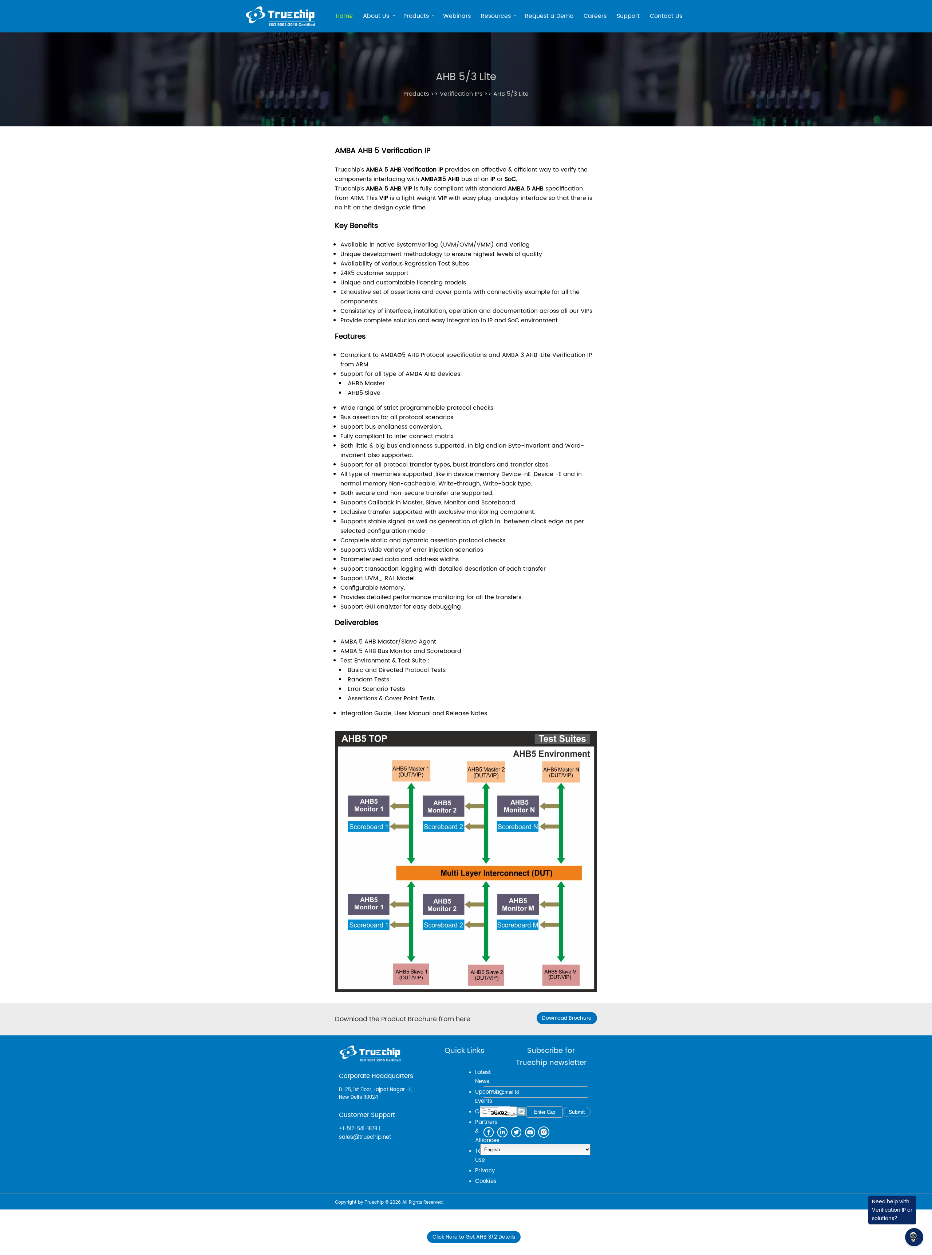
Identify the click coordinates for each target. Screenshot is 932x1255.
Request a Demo (549, 16)
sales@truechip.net (365, 1137)
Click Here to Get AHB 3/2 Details (474, 1237)
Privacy (485, 1170)
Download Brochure (567, 1018)
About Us (376, 17)
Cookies (486, 1181)
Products (416, 17)
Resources (496, 17)
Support (628, 16)
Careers (595, 16)
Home (344, 16)
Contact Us (666, 16)
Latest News (483, 1077)
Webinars (457, 16)
